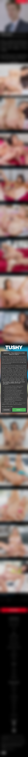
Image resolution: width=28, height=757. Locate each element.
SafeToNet (17, 379)
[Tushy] (14, 347)
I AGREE (18, 409)
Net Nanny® (11, 379)
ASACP (22, 379)
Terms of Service (8, 398)
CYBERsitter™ (5, 379)
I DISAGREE (6, 409)
